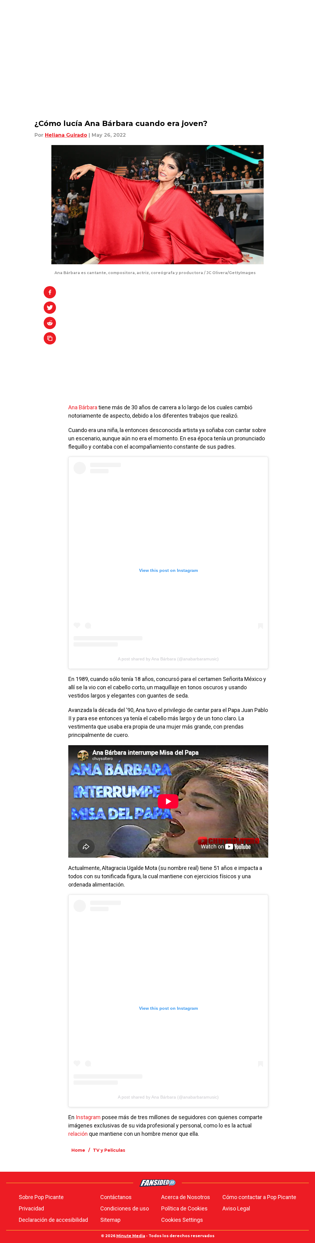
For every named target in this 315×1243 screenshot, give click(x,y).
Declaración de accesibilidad (53, 1220)
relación (78, 1134)
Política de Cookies (184, 1208)
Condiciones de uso (124, 1208)
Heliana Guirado (66, 135)
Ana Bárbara (82, 407)
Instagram (88, 1117)
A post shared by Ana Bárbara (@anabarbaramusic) (168, 658)
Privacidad (31, 1208)
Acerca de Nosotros (185, 1197)
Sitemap (110, 1220)
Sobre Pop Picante (41, 1197)
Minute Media (130, 1235)
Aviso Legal (236, 1208)
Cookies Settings (182, 1220)
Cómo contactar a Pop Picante (259, 1197)
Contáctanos (116, 1197)
